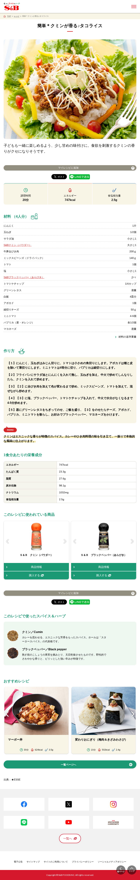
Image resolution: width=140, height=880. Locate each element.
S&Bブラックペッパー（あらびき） (24, 277)
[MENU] (133, 6)
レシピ (16, 16)
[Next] (65, 541)
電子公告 (18, 861)
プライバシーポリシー (83, 861)
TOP (9, 16)
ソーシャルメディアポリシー (112, 861)
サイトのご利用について (56, 861)
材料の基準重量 (127, 336)
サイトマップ (33, 861)
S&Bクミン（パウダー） (18, 245)
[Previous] (7, 541)
